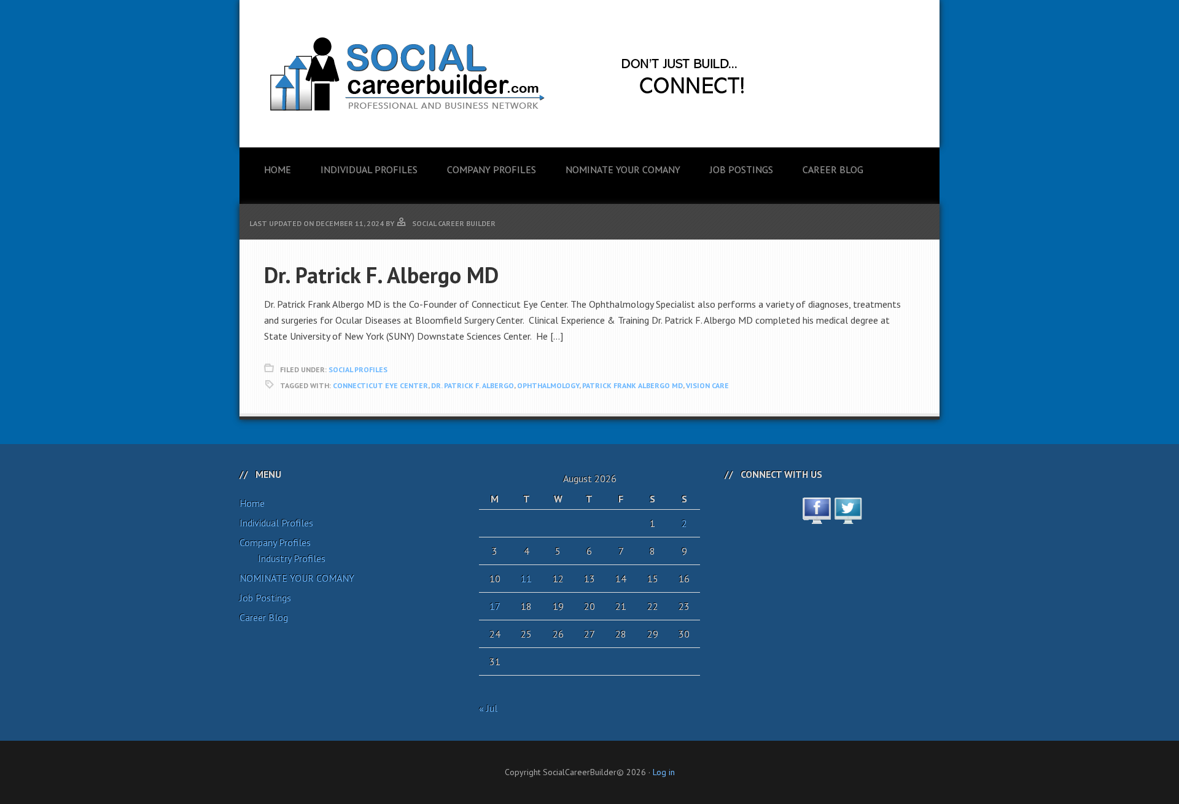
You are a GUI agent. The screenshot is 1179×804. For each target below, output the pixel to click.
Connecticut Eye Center (380, 385)
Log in (664, 772)
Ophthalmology (548, 385)
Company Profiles (275, 542)
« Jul (488, 708)
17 (494, 606)
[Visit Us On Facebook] (816, 517)
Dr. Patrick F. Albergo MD (381, 274)
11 (526, 578)
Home (252, 503)
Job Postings (265, 597)
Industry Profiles (291, 558)
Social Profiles (358, 369)
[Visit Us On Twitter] (847, 517)
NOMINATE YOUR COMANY (296, 578)
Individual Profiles (276, 523)
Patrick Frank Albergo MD (632, 385)
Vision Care (707, 385)
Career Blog (263, 617)
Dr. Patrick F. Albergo (472, 385)
